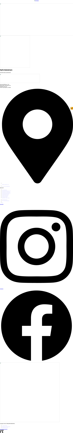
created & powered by (3, 429)
